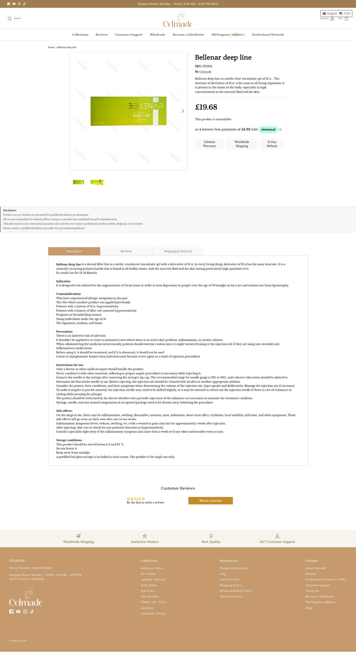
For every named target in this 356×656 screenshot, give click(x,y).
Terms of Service (231, 596)
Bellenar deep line (67, 47)
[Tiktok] (24, 3)
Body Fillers (149, 585)
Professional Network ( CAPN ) (326, 579)
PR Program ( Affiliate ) (228, 34)
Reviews (102, 34)
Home (51, 47)
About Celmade (315, 568)
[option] (128, 111)
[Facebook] (8, 3)
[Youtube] (14, 3)
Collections (80, 34)
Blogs (309, 608)
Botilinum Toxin (152, 568)
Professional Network (268, 34)
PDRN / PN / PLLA (153, 602)
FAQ (223, 574)
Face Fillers (148, 574)
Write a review (210, 501)
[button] (336, 13)
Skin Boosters (150, 596)
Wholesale (157, 34)
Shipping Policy (230, 585)
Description (74, 251)
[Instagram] (19, 3)
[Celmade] (178, 18)
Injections (147, 591)
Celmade (205, 71)
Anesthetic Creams (153, 613)
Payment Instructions (234, 568)
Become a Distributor (188, 34)
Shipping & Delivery (178, 251)
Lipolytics (147, 608)
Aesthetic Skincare (153, 579)
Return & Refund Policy (236, 591)
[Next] (183, 111)
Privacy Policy (229, 579)
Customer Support (128, 34)
